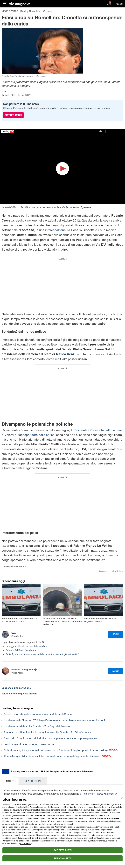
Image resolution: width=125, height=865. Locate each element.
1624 (68, 807)
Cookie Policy (26, 843)
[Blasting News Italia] (19, 4)
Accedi (119, 3)
